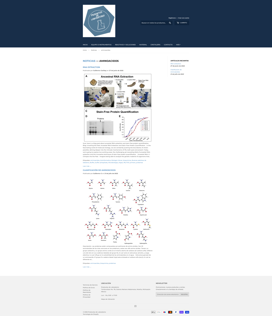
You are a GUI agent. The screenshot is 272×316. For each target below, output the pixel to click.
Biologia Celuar (116, 160)
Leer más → (87, 166)
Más (178, 45)
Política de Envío (89, 287)
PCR (127, 162)
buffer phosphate (101, 162)
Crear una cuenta (183, 18)
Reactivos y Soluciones (125, 45)
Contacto (168, 45)
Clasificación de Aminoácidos (99, 170)
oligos (121, 162)
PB (125, 162)
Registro (184, 294)
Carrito (183, 23)
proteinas (139, 162)
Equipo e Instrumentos (101, 45)
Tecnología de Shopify (90, 314)
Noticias (94, 50)
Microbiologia (113, 162)
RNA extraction (91, 67)
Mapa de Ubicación (108, 299)
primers (132, 162)
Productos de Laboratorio (97, 312)
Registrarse (172, 18)
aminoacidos (95, 160)
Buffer (92, 162)
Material (143, 45)
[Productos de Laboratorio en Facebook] (135, 306)
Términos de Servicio (90, 285)
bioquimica (127, 160)
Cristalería (155, 45)
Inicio (85, 45)
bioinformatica (105, 160)
